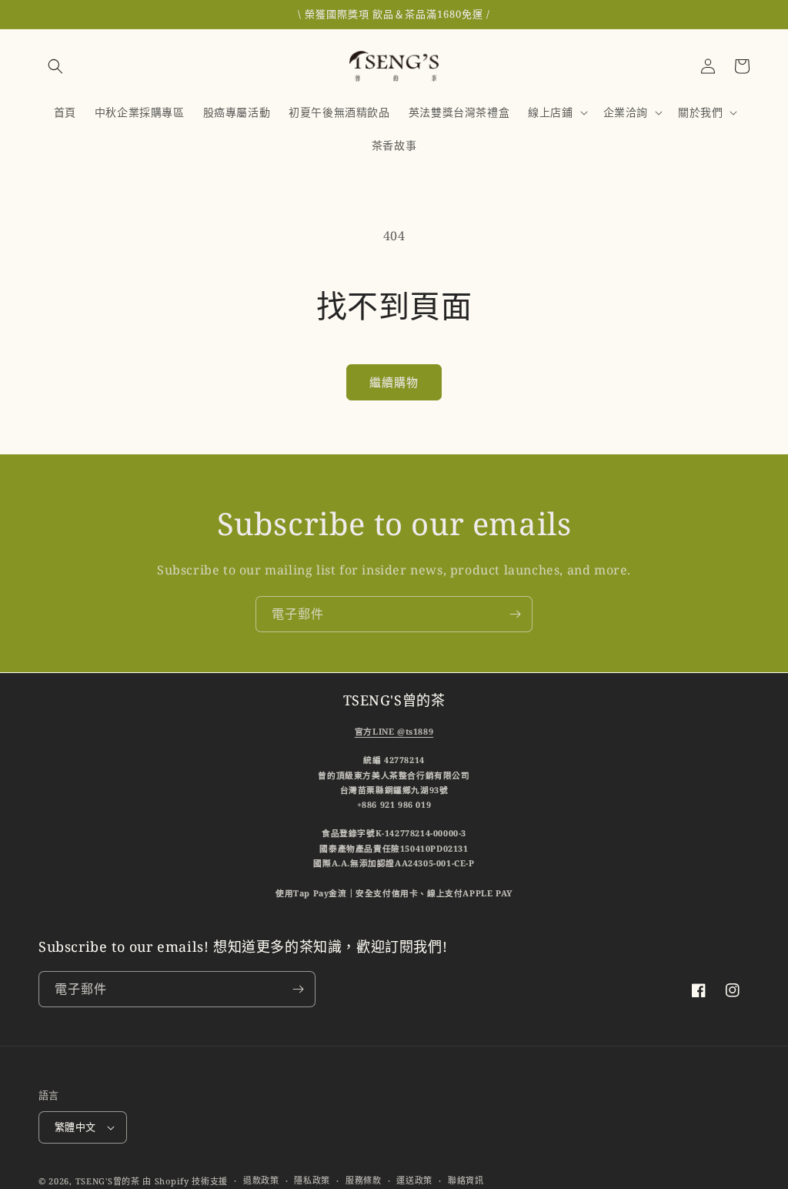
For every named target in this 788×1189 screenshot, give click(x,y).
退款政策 (261, 1180)
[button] (55, 66)
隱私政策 (312, 1180)
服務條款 (364, 1180)
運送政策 (414, 1180)
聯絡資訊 (466, 1180)
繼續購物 (394, 382)
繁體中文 (75, 1127)
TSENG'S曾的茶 (107, 1181)
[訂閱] (515, 614)
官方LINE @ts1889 (394, 731)
